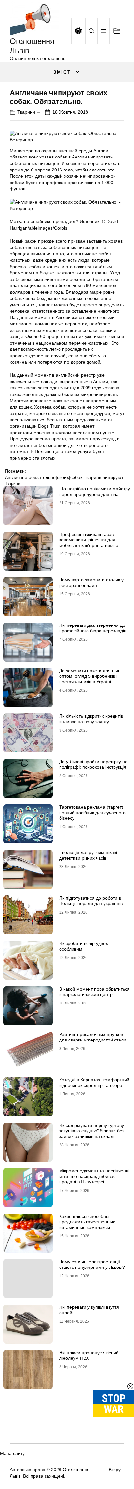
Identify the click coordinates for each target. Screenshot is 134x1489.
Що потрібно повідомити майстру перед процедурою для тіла (94, 491)
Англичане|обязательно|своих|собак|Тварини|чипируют (64, 477)
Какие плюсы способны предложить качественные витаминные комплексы (87, 1222)
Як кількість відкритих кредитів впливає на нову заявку (91, 718)
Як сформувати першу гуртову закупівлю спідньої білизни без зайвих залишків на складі (91, 1131)
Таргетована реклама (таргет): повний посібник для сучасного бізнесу (92, 812)
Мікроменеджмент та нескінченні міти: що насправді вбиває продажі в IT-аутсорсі (94, 1176)
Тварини (26, 112)
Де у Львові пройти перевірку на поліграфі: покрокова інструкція (93, 764)
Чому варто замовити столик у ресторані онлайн (91, 582)
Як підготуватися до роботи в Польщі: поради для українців (91, 900)
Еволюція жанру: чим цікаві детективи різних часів (88, 855)
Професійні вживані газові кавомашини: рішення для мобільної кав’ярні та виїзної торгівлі (89, 542)
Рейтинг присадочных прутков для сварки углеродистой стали (92, 1037)
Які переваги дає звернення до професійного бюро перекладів (92, 628)
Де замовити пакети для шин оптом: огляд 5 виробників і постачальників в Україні (90, 676)
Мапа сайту (12, 1453)
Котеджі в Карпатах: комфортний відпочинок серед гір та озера (94, 1082)
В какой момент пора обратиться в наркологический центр (94, 991)
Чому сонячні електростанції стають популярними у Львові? (92, 1264)
